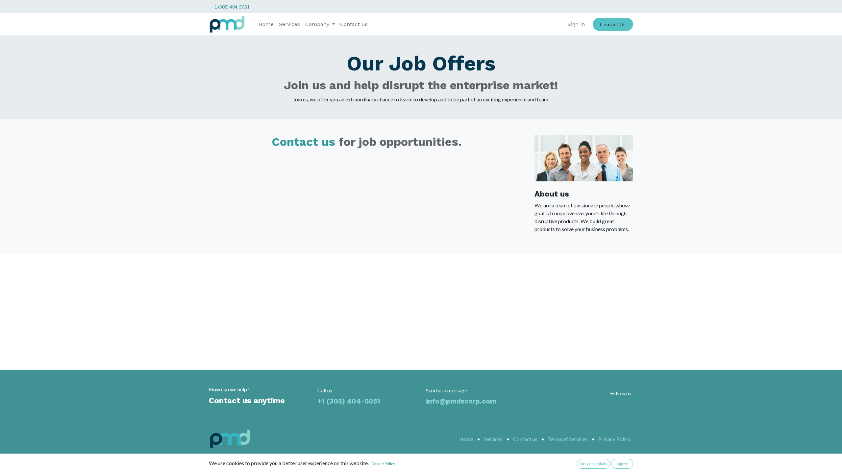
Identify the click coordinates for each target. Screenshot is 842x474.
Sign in (576, 24)
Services (493, 439)
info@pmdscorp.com (461, 401)
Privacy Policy (614, 439)
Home (466, 439)
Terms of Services (568, 439)
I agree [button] (622, 463)
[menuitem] (266, 24)
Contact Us (613, 24)
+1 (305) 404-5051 (230, 7)
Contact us (303, 142)
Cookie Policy (383, 463)
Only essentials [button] (593, 463)
